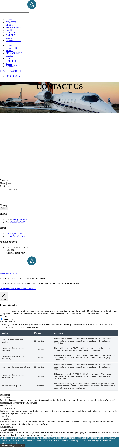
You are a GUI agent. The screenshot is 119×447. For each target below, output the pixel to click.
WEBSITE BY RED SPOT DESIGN (18, 288)
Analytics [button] (4, 416)
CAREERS (11, 35)
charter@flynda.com (15, 236)
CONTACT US (13, 40)
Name (3, 180)
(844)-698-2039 (17, 222)
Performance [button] (6, 405)
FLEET (9, 25)
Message (4, 205)
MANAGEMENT (14, 27)
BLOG (9, 38)
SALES (9, 30)
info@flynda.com (14, 233)
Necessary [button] (4, 316)
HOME (9, 19)
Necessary (8, 319)
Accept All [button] (20, 445)
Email (3, 186)
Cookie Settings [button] (7, 445)
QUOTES (10, 32)
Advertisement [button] (6, 427)
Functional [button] (5, 394)
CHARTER (11, 22)
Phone (3, 183)
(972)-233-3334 (13, 76)
